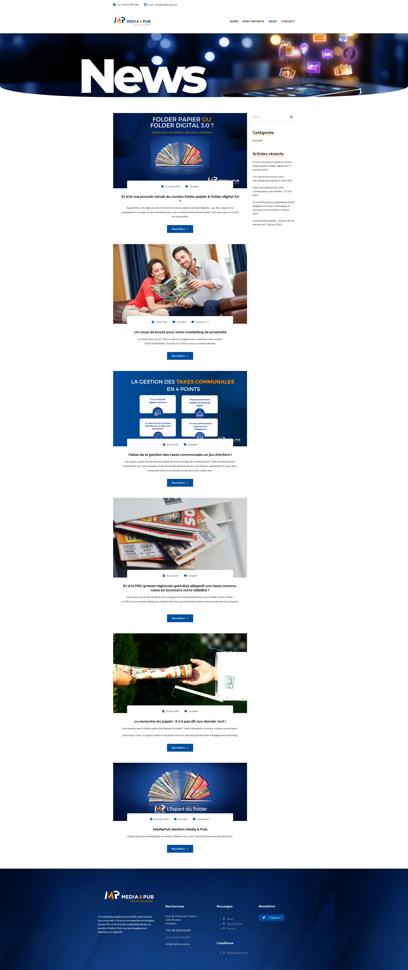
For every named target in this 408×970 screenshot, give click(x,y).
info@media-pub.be (166, 4)
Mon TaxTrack (253, 21)
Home (234, 21)
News (273, 21)
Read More (178, 228)
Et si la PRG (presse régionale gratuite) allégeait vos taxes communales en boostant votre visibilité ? (273, 206)
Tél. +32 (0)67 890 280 (177, 937)
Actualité (194, 186)
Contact (288, 21)
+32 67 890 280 (130, 4)
